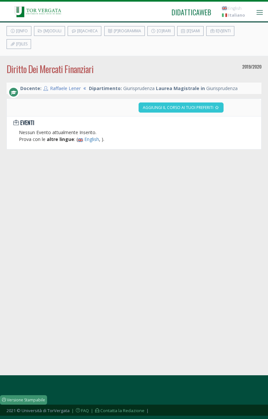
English (234, 8)
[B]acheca (87, 31)
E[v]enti (223, 31)
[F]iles (21, 44)
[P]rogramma (127, 31)
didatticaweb (191, 12)
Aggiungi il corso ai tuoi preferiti (178, 107)
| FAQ (80, 410)
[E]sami (193, 31)
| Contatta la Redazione (117, 410)
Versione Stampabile (25, 400)
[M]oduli (51, 31)
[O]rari (163, 31)
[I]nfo (21, 31)
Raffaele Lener (65, 88)
